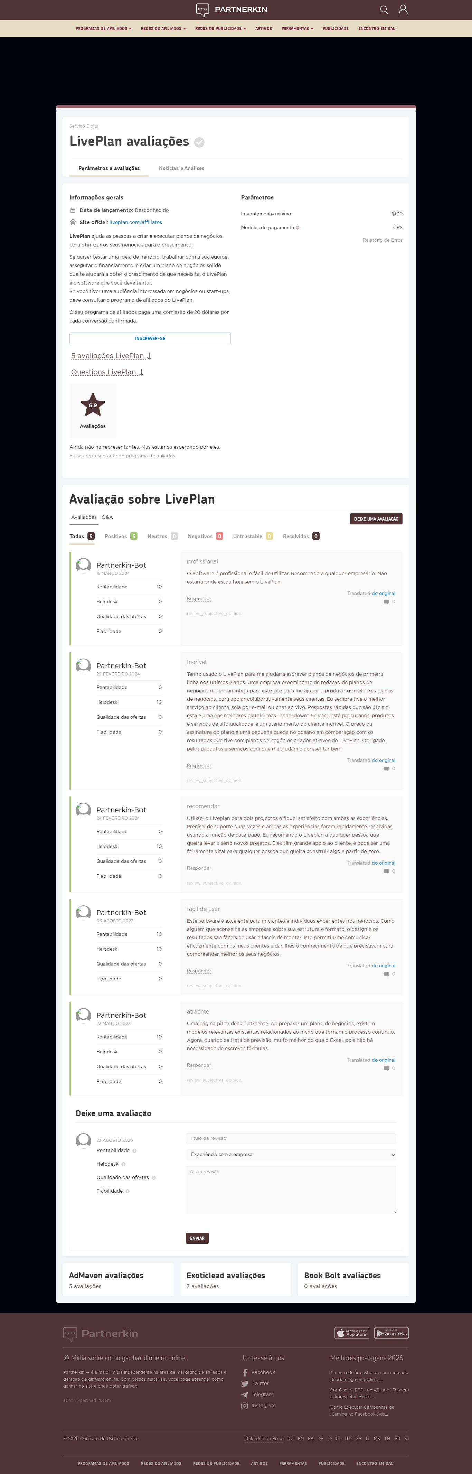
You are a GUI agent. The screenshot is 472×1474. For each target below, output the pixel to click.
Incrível (196, 662)
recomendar (203, 806)
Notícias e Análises (181, 168)
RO (348, 1439)
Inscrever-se (150, 338)
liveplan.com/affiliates (136, 223)
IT (368, 1439)
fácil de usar (203, 909)
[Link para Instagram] (246, 1407)
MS (377, 1439)
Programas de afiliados (101, 28)
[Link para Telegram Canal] (246, 1395)
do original (383, 594)
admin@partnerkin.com (87, 1400)
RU (290, 1439)
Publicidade (336, 28)
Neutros (157, 536)
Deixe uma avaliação (376, 519)
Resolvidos (296, 536)
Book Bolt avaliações (342, 1275)
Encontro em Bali (377, 28)
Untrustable (247, 536)
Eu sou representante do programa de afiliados (122, 456)
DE (320, 1439)
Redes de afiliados (161, 28)
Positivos (116, 536)
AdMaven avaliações (106, 1275)
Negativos (200, 536)
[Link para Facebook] (245, 1373)
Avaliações (84, 517)
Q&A (107, 517)
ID (330, 1439)
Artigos (263, 28)
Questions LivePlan (104, 372)
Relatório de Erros (383, 240)
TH (387, 1439)
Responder (199, 599)
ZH (359, 1439)
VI (407, 1439)
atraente (198, 1012)
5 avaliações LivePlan (108, 356)
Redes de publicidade (218, 28)
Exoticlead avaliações (226, 1275)
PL (338, 1439)
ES (310, 1439)
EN (301, 1439)
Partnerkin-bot (121, 565)
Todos (76, 536)
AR (397, 1439)
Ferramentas (295, 28)
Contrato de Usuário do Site (109, 1439)
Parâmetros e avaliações (109, 168)
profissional (202, 562)
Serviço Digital (84, 126)
